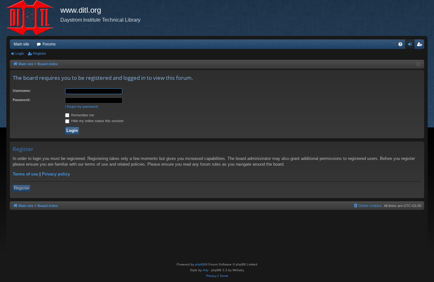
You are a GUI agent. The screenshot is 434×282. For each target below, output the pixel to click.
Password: (22, 100)
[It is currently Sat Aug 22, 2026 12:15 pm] (418, 64)
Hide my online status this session (97, 121)
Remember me (82, 115)
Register (39, 53)
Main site (21, 44)
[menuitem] (400, 44)
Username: (22, 91)
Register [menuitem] (420, 45)
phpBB (200, 264)
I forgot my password (81, 106)
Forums (49, 44)
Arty (205, 270)
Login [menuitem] (411, 45)
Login (20, 53)
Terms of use (25, 174)
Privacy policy (56, 174)
